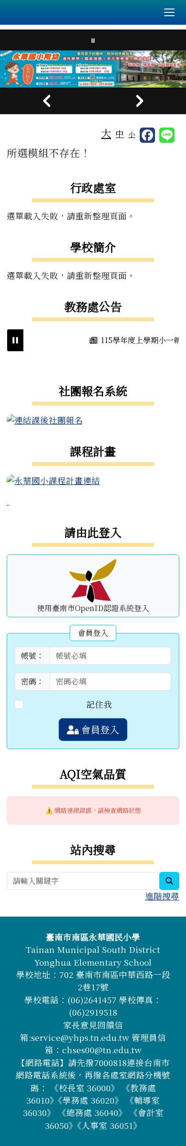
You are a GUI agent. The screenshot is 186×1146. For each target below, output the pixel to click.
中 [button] (119, 133)
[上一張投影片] (46, 101)
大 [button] (106, 133)
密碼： (32, 681)
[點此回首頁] (93, 69)
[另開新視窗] (45, 419)
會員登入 (99, 729)
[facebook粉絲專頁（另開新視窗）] (147, 135)
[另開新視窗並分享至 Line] (167, 135)
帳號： (32, 655)
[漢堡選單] (169, 12)
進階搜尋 (162, 896)
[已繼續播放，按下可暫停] (15, 340)
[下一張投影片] (139, 101)
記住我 (99, 704)
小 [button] (131, 134)
